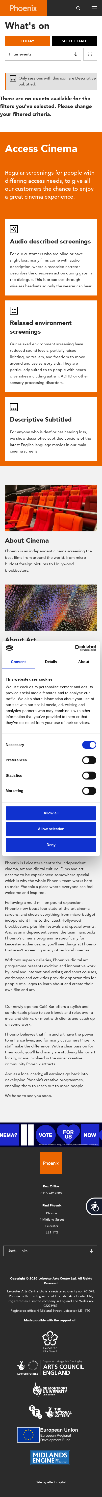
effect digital (56, 1482)
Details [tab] (51, 662)
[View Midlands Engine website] (50, 1457)
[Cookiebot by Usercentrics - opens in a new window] (74, 648)
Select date (74, 41)
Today (27, 41)
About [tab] (83, 662)
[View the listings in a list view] (90, 54)
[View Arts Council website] (50, 1367)
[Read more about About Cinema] (51, 508)
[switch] (89, 760)
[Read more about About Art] (51, 608)
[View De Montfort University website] (50, 1389)
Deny (51, 845)
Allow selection (51, 829)
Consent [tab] (18, 662)
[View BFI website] (50, 1412)
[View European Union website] (50, 1434)
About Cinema (27, 540)
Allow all (51, 813)
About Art (20, 640)
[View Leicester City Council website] (50, 1341)
